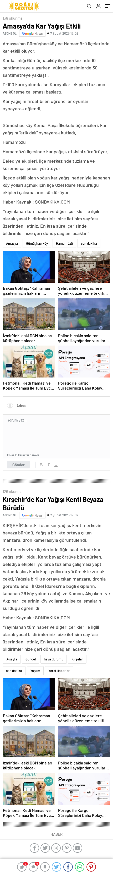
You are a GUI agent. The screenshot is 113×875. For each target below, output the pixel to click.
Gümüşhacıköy (37, 243)
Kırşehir (77, 659)
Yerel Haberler (59, 671)
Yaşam (35, 671)
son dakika (89, 243)
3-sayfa (11, 659)
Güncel (30, 659)
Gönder (18, 464)
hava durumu (53, 659)
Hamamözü (64, 243)
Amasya (12, 243)
